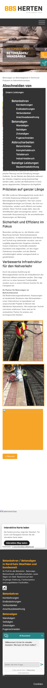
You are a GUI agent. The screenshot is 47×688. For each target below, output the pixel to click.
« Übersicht (10, 456)
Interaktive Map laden (16, 543)
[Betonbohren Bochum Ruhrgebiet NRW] (23, 13)
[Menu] (42, 22)
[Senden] (41, 664)
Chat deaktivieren (23, 673)
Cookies (38, 684)
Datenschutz (31, 670)
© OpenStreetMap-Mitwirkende (23, 547)
